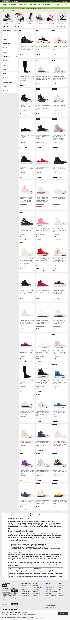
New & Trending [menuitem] (12, 4)
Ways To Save (36, 591)
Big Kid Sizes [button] (6, 65)
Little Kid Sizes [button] (6, 60)
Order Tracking (51, 1)
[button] (66, 1)
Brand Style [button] (6, 35)
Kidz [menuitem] (35, 4)
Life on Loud (35, 585)
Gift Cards (35, 595)
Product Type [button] (6, 77)
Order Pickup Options (25, 595)
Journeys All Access (38, 587)
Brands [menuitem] (20, 4)
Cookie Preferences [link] (49, 607)
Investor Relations (49, 602)
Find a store (5, 602)
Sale (60, 593)
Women (60, 587)
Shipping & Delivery (25, 593)
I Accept (62, 613)
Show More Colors (23, 51)
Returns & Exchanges (25, 591)
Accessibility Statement (50, 595)
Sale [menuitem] (39, 4)
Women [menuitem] (25, 4)
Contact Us (23, 585)
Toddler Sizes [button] (6, 56)
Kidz (60, 591)
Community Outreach (49, 587)
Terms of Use (48, 593)
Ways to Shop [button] (6, 90)
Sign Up (4, 585)
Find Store (14, 604)
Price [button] (4, 73)
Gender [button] (5, 39)
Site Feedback (24, 600)
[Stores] (58, 5)
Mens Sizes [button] (6, 47)
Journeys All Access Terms (51, 600)
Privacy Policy (48, 589)
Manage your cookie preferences (9, 614)
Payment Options (24, 597)
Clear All (16, 30)
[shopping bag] (66, 5)
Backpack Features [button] (7, 82)
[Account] (62, 4)
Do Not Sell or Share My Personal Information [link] (50, 605)
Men (60, 589)
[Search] (54, 5)
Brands (61, 585)
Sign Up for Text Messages (8, 588)
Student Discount (37, 593)
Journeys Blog (36, 589)
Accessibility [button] (61, 1)
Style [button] (4, 86)
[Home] (5, 5)
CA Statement (48, 597)
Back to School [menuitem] (46, 4)
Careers (47, 585)
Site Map (23, 602)
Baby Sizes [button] (6, 52)
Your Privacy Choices (52, 591)
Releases (61, 595)
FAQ (21, 587)
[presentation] (12, 5)
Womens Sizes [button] (6, 43)
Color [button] (4, 69)
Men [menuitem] (31, 4)
